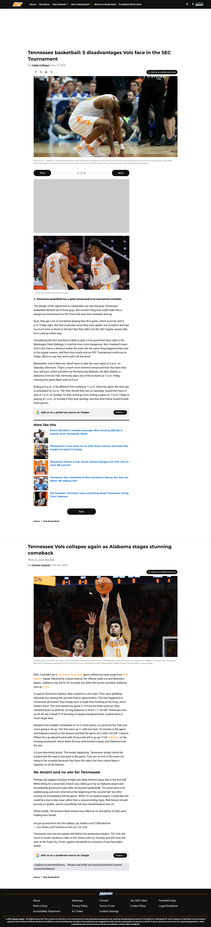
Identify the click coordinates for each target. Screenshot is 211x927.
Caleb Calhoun (40, 65)
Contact (103, 900)
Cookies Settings (109, 911)
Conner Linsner (41, 565)
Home (37, 521)
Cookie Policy (138, 905)
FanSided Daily (167, 900)
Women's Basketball (105, 4)
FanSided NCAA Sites (130, 4)
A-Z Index (77, 911)
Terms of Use (107, 905)
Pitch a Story (40, 905)
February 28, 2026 (77, 827)
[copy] (51, 72)
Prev (42, 173)
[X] (187, 4)
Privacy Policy (80, 905)
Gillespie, (114, 737)
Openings (77, 900)
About (32, 4)
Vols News (44, 4)
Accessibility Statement (46, 911)
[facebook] (193, 4)
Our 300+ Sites (138, 900)
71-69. (46, 686)
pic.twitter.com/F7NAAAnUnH (93, 823)
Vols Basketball (51, 521)
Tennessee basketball (70, 674)
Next (120, 173)
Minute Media (18, 919)
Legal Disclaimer (168, 905)
